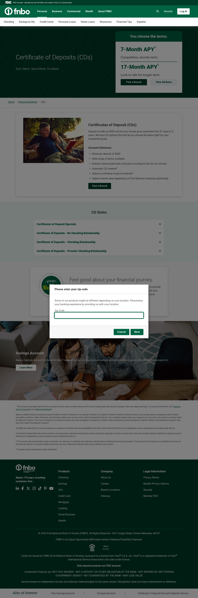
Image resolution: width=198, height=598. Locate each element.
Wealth (89, 11)
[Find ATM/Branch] (131, 11)
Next (137, 332)
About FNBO (105, 11)
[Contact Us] (140, 11)
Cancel (121, 332)
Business (57, 11)
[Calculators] (148, 11)
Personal (42, 11)
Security (168, 11)
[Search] (157, 11)
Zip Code (59, 310)
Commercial (73, 11)
